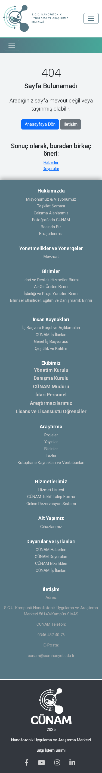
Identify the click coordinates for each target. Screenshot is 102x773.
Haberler (51, 162)
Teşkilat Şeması (51, 206)
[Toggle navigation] (91, 18)
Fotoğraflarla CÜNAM (51, 219)
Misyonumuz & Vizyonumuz (51, 199)
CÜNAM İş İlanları (51, 334)
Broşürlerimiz (51, 233)
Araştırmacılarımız (51, 403)
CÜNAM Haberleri (51, 549)
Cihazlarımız (51, 526)
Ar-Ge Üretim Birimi (51, 286)
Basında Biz (51, 226)
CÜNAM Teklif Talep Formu (51, 496)
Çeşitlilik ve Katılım (51, 348)
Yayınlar (51, 441)
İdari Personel (51, 394)
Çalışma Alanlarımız (51, 213)
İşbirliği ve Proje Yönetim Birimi (51, 293)
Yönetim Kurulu (51, 370)
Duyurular (51, 168)
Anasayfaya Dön (40, 124)
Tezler (51, 455)
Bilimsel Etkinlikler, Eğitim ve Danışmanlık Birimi (51, 300)
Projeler (51, 435)
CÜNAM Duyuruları (51, 556)
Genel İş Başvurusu (51, 341)
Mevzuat (51, 256)
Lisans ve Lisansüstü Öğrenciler (51, 411)
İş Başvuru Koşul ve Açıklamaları (51, 327)
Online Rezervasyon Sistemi (51, 503)
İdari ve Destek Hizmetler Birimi (51, 279)
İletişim (71, 124)
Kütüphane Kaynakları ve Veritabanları (51, 462)
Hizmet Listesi (51, 489)
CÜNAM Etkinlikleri (51, 563)
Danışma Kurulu (51, 378)
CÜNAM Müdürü (51, 386)
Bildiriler (51, 448)
